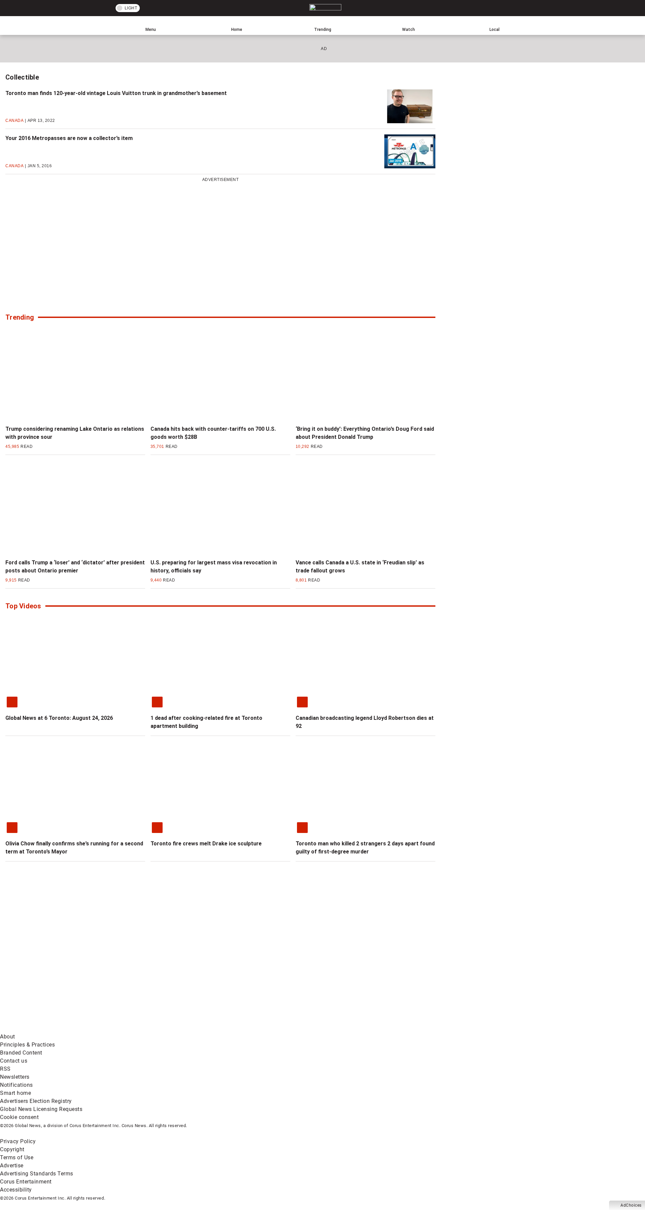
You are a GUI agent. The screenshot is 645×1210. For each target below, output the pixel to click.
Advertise (12, 1165)
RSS (5, 1069)
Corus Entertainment (26, 1181)
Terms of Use (16, 1157)
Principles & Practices (27, 1044)
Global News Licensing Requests (41, 1109)
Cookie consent (19, 1117)
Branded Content (21, 1053)
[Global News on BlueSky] (357, 1028)
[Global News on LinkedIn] (51, 1028)
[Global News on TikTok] (153, 1028)
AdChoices (631, 1205)
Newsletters (15, 1077)
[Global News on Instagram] (357, 976)
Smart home (15, 1093)
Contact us (13, 1061)
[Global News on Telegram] (256, 1028)
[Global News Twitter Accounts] (153, 976)
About (7, 1036)
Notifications (16, 1085)
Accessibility (16, 1189)
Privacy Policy (18, 1141)
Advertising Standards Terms (36, 1173)
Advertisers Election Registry (36, 1101)
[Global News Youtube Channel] (256, 976)
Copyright (12, 1149)
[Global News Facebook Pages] (51, 976)
